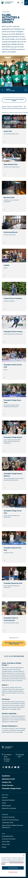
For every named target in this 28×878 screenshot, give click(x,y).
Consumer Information (8, 839)
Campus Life (6, 782)
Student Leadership (9, 713)
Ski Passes (5, 699)
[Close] (24, 855)
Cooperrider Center (7, 822)
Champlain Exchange (8, 817)
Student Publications (9, 726)
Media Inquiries (6, 805)
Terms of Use (6, 844)
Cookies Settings (13, 872)
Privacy (4, 847)
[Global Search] (22, 2)
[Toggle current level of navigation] (25, 90)
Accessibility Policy (7, 836)
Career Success (7, 785)
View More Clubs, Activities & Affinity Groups (14, 643)
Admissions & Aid (8, 779)
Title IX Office (6, 841)
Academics (6, 776)
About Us (4, 797)
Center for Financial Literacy (10, 820)
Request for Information (9, 808)
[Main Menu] (26, 2)
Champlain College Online (11, 788)
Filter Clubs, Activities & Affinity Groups (15, 100)
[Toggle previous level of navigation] (2, 90)
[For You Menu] (18, 2)
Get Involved (6, 11)
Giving (4, 803)
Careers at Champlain (8, 800)
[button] (14, 129)
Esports (4, 685)
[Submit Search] (24, 106)
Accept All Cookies (13, 867)
